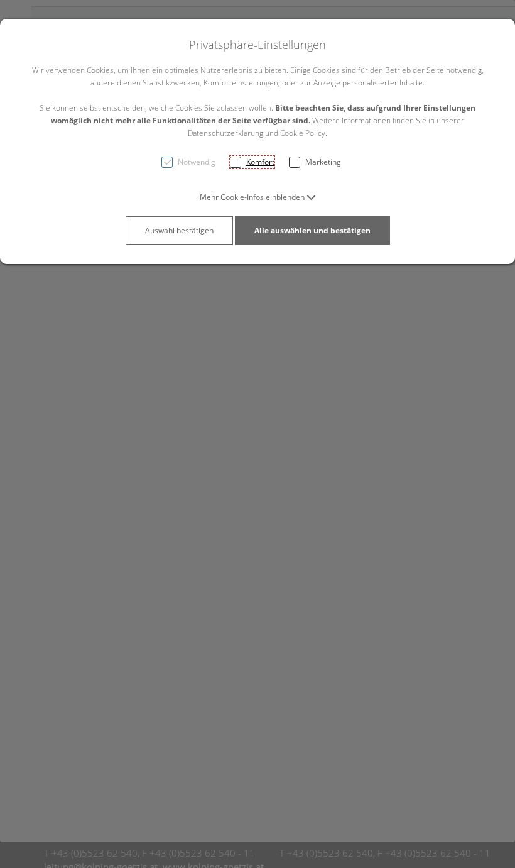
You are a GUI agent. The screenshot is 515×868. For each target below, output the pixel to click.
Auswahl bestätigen (179, 230)
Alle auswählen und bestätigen (312, 230)
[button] (258, 197)
